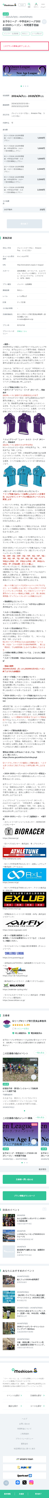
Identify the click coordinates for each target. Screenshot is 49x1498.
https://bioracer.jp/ (11, 838)
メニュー (43, 7)
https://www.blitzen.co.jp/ (14, 1000)
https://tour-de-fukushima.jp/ (15, 976)
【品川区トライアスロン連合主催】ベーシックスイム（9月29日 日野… (31, 1296)
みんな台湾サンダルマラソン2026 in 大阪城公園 (31, 1219)
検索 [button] (29, 7)
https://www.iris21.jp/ (12, 909)
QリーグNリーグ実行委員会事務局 (29, 1021)
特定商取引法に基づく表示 (24, 1448)
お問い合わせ (24, 1424)
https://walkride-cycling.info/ (15, 989)
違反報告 (42, 1169)
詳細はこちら (22, 331)
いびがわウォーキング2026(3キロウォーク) (31, 1235)
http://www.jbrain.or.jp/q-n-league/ (30, 265)
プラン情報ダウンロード (24, 1195)
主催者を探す (36, 1395)
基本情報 (7, 1494)
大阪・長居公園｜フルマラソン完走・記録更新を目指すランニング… (31, 1343)
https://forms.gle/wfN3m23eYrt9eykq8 (20, 757)
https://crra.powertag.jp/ (13, 958)
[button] (21, 86)
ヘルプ (24, 1419)
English (22, 5)
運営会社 (24, 1444)
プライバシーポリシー (24, 1439)
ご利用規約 (24, 1434)
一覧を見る (40, 1053)
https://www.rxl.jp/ (11, 882)
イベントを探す (13, 1395)
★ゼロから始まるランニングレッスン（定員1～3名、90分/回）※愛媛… (31, 1312)
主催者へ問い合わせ (24, 1179)
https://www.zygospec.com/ (15, 930)
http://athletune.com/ (12, 859)
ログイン (36, 7)
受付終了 (38, 1494)
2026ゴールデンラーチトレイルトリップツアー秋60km (31, 1327)
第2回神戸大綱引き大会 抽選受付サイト (31, 1251)
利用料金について (24, 1429)
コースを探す (36, 1406)
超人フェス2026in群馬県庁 (28, 1279)
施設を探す (13, 1406)
